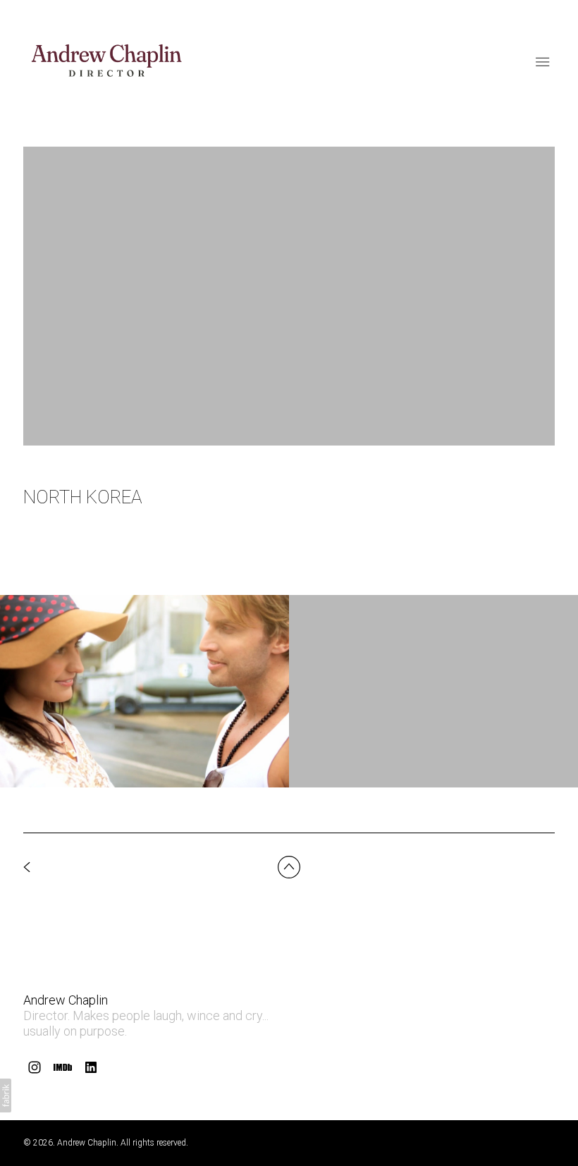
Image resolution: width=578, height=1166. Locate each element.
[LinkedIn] (91, 1067)
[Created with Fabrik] (5, 1095)
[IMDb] (62, 1067)
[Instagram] (34, 1067)
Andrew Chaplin (65, 1000)
